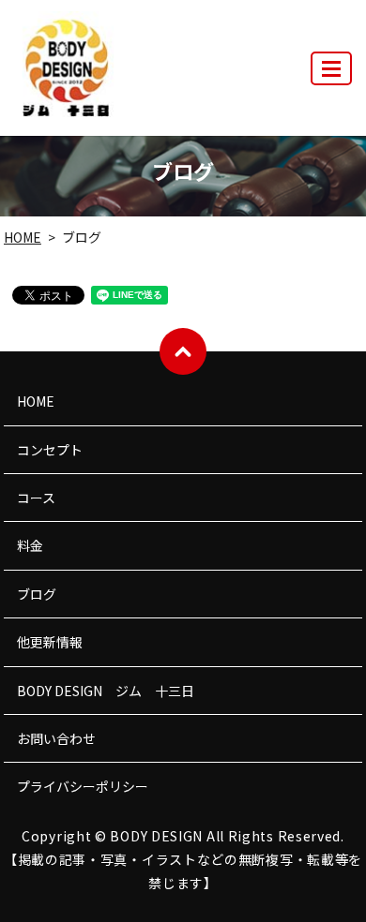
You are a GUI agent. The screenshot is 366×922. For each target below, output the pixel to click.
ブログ (36, 594)
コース (36, 497)
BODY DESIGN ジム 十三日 (105, 690)
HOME (22, 237)
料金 (30, 545)
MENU (331, 68)
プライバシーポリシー (82, 786)
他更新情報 (50, 641)
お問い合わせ (56, 738)
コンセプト (50, 449)
